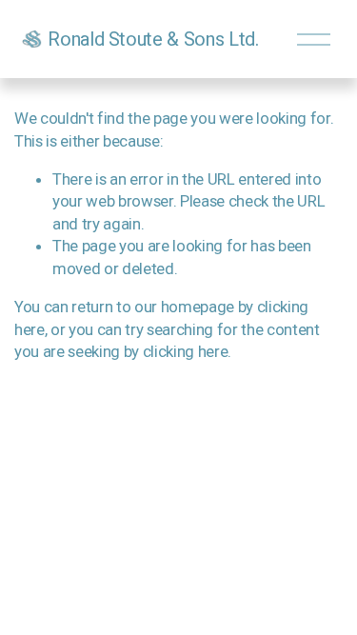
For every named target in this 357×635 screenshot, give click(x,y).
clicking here (185, 351)
